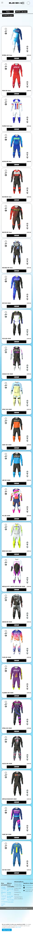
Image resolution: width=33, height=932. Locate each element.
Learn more (18, 927)
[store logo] (16, 3)
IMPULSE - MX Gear (21, 11)
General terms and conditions (18, 897)
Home (8, 11)
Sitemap (16, 894)
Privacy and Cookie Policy (18, 885)
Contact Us (17, 892)
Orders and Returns (17, 889)
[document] (16, 927)
